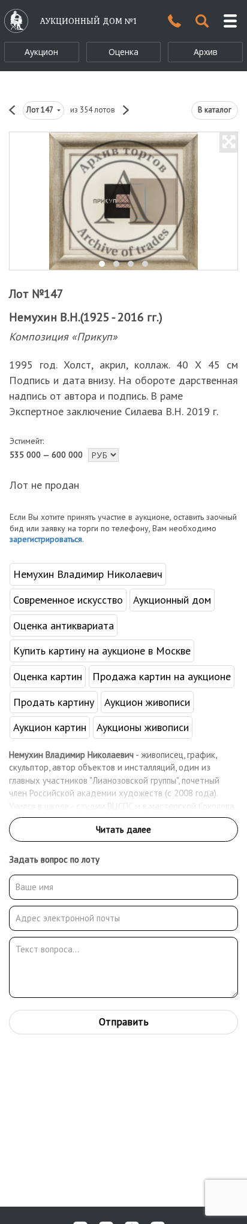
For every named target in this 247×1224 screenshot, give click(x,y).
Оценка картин (47, 676)
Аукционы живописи (143, 727)
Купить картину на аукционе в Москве (102, 650)
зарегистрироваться (46, 539)
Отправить (124, 1021)
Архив (206, 51)
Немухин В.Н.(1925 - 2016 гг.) (85, 317)
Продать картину (53, 702)
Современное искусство (68, 600)
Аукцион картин (49, 727)
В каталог (214, 110)
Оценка (123, 51)
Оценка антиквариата (63, 625)
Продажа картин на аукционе (161, 676)
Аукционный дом (172, 600)
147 (40, 110)
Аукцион (41, 51)
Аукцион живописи (147, 702)
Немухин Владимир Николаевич (87, 574)
